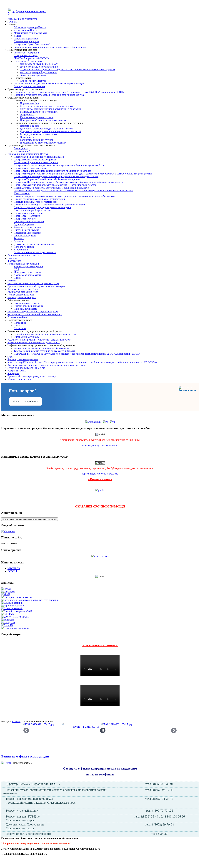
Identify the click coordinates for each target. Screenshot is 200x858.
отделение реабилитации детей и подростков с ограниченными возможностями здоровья (67, 69)
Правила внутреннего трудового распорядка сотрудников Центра (49, 94)
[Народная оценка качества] (16, 597)
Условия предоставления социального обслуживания (42, 348)
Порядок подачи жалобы (21, 294)
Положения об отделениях (28, 61)
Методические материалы (27, 272)
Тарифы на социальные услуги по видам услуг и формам (44, 351)
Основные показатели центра (23, 255)
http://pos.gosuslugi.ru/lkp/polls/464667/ (100, 445)
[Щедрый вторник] (11, 602)
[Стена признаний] (11, 608)
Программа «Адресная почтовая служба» (36, 162)
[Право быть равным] (13, 605)
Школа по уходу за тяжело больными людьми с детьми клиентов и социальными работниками (64, 196)
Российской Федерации (26, 52)
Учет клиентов (22, 193)
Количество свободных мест (23, 291)
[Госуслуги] (8, 591)
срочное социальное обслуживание (39, 66)
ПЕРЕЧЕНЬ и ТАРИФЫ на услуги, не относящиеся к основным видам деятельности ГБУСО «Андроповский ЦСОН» (77, 353)
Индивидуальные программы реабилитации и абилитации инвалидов (51, 187)
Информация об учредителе (22, 19)
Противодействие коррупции (23, 263)
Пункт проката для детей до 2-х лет (26, 367)
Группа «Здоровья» (24, 224)
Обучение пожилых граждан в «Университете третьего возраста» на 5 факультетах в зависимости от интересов (73, 190)
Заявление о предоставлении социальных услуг (33, 311)
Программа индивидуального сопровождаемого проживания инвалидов (52, 170)
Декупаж (18, 241)
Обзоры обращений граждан (29, 306)
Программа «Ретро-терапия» (29, 213)
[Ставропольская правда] (15, 628)
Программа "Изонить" (26, 218)
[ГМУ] (7, 614)
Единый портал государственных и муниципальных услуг (45, 334)
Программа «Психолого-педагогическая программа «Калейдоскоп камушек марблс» (59, 165)
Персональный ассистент (27, 232)
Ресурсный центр (17, 370)
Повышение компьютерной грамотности (35, 201)
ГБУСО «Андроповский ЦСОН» (31, 58)
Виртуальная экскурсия (26, 230)
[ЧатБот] (6, 588)
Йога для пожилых (24, 246)
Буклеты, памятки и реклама (23, 359)
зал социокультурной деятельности (38, 72)
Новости (12, 258)
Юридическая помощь (19, 379)
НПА (16, 269)
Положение (20, 322)
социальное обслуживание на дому (39, 64)
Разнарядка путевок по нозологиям (39, 111)
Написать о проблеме (25, 401)
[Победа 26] (8, 622)
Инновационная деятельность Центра (28, 154)
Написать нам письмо (25, 308)
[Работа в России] (15, 617)
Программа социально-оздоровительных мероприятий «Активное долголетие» (56, 176)
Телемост (19, 238)
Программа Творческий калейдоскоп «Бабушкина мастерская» (47, 179)
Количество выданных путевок (36, 117)
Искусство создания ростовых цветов (34, 244)
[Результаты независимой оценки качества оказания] (29, 600)
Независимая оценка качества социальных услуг (33, 283)
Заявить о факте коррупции (28, 266)
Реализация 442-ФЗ (18, 317)
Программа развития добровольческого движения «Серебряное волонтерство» (56, 185)
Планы (17, 277)
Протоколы (20, 328)
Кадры (17, 35)
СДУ (10, 356)
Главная (16, 721)
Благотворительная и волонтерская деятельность (34, 342)
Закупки (12, 280)
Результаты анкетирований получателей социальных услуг (39, 339)
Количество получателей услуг (24, 289)
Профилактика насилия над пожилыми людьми (39, 156)
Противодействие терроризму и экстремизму (32, 376)
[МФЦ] (5, 594)
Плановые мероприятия (26, 41)
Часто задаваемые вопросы (22, 297)
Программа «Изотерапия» (27, 215)
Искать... (6, 543)
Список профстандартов (33, 80)
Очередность (27, 114)
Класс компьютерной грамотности (32, 210)
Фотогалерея (14, 261)
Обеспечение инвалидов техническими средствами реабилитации (49, 83)
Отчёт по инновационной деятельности (35, 252)
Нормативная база (29, 103)
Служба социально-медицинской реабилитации (39, 199)
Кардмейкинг (21, 249)
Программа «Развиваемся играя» (31, 168)
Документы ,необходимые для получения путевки (46, 106)
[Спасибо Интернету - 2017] (16, 611)
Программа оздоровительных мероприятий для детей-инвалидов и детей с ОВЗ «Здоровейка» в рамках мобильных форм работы (83, 173)
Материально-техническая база (30, 33)
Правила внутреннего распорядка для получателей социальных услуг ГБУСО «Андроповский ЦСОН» (69, 92)
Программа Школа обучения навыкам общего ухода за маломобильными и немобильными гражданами (69, 182)
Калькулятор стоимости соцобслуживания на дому (35, 314)
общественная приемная (33, 75)
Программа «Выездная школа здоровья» (35, 159)
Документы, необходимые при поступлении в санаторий (50, 109)
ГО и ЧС (12, 21)
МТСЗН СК (14, 568)
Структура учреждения (26, 38)
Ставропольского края (26, 55)
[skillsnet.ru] (7, 619)
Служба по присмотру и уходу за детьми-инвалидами (42, 207)
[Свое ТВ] (7, 625)
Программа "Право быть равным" (32, 44)
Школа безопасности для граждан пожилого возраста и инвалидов (49, 204)
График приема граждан (27, 303)
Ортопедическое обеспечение (29, 86)
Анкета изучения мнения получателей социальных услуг (29, 519)
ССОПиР (13, 571)
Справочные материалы (26, 337)
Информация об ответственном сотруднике (43, 120)
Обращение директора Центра (30, 27)
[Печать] (6, 763)
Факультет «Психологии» (27, 227)
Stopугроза (13, 373)
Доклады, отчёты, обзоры (27, 275)
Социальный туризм (25, 235)
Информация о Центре (26, 30)
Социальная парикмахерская (29, 221)
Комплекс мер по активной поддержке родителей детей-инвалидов (50, 47)
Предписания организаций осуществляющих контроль (37, 286)
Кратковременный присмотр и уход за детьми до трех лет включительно (46, 365)
